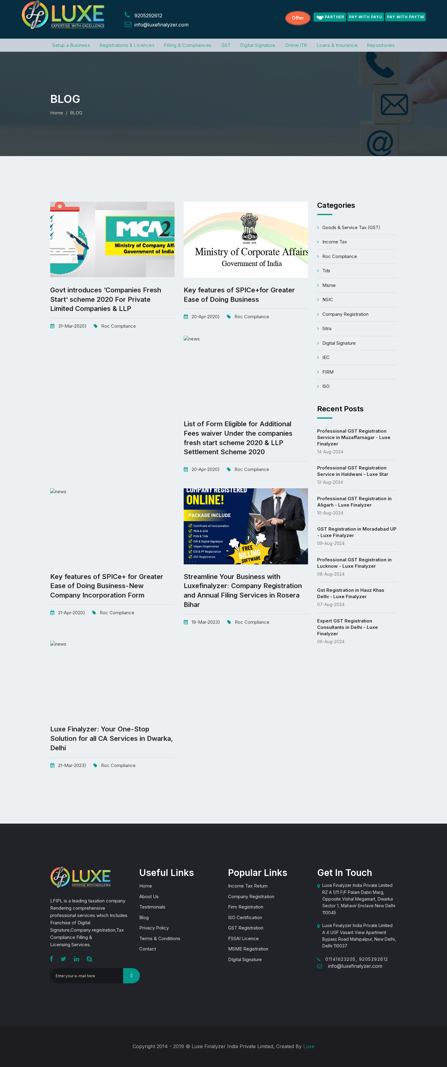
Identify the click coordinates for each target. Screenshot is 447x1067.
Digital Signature (257, 45)
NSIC (327, 299)
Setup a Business (71, 45)
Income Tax (334, 242)
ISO (326, 386)
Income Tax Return (248, 886)
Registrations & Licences (127, 45)
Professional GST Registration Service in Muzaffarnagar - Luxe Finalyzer (353, 437)
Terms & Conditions (159, 938)
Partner (334, 17)
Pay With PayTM (405, 17)
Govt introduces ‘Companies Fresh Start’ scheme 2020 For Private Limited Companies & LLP (105, 299)
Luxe (308, 1046)
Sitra (326, 328)
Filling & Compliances (188, 45)
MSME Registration (248, 949)
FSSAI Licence (243, 938)
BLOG (76, 113)
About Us (149, 896)
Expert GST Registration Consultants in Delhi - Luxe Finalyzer (347, 627)
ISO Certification (245, 917)
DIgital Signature (245, 959)
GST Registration (245, 928)
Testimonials (152, 907)
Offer (298, 18)
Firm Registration (245, 907)
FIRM (328, 372)
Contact (147, 949)
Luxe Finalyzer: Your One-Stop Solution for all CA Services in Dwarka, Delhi (111, 738)
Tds (326, 271)
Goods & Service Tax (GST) (351, 227)
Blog (144, 917)
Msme (329, 285)
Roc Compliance (118, 326)
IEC (326, 357)
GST (226, 45)
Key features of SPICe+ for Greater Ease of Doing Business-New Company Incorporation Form (106, 586)
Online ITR (296, 45)
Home (56, 113)
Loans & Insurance (337, 45)
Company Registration (345, 314)
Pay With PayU (365, 17)
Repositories (381, 45)
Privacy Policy (154, 928)
